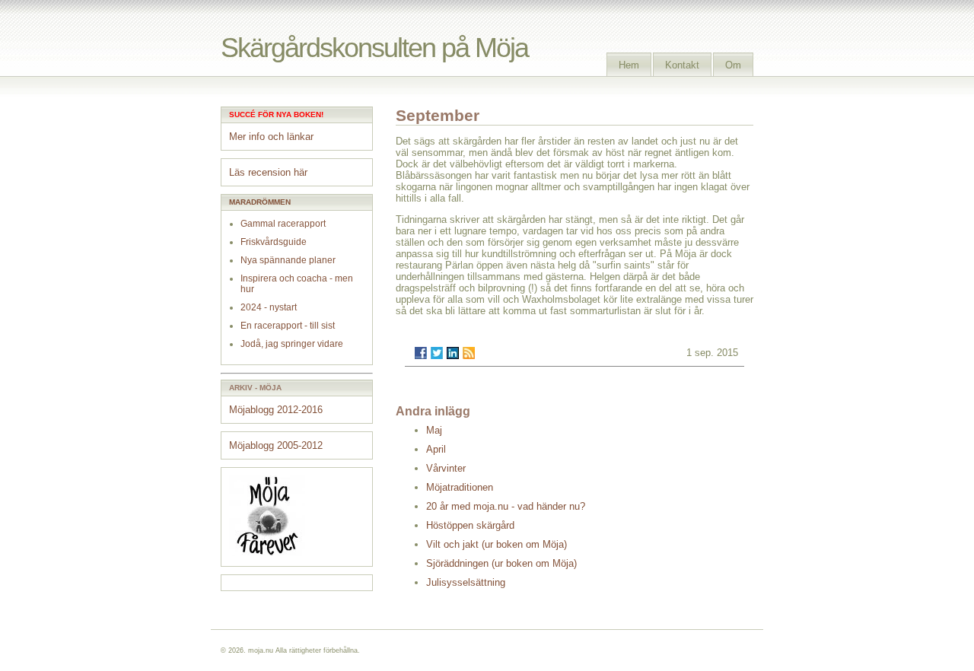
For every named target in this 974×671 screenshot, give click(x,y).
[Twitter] (437, 353)
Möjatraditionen (459, 487)
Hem (629, 65)
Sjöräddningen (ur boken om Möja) (501, 563)
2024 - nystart (268, 307)
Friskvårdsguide (273, 242)
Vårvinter (446, 468)
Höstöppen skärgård (470, 525)
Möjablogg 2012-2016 (276, 409)
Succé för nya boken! (276, 114)
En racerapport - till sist (287, 325)
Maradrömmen (260, 202)
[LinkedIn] (453, 353)
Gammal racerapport (283, 223)
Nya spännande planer (288, 260)
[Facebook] (421, 353)
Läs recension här (268, 172)
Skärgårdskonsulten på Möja (374, 47)
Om (733, 65)
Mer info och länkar (271, 136)
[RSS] (469, 353)
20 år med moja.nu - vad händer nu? (505, 506)
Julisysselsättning (465, 582)
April (436, 449)
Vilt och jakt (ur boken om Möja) (496, 544)
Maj (434, 430)
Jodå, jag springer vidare (291, 344)
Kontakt (682, 65)
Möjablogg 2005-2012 (276, 445)
